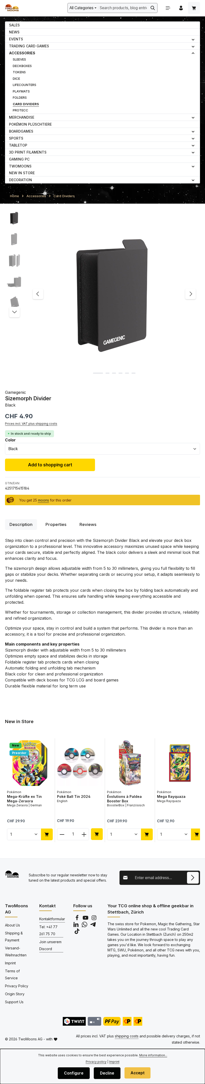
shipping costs (126, 1036)
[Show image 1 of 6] (98, 373)
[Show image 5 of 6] (127, 373)
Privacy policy (96, 1062)
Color (10, 439)
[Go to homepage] (12, 8)
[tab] (21, 524)
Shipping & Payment (14, 936)
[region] (102, 294)
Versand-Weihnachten (15, 951)
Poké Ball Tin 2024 (73, 796)
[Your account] (181, 8)
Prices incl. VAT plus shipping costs (31, 423)
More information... (153, 1055)
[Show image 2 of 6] (108, 373)
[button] (193, 39)
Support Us (14, 1002)
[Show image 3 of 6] (114, 373)
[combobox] (123, 8)
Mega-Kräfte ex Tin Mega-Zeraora (24, 798)
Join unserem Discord (50, 945)
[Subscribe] (193, 878)
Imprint (10, 963)
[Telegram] (93, 926)
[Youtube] (86, 919)
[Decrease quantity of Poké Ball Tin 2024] (62, 834)
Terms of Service (12, 974)
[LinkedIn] (76, 926)
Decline (107, 1073)
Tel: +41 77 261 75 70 (48, 930)
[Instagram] (94, 919)
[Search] (153, 8)
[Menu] (168, 8)
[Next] (190, 294)
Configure (74, 1073)
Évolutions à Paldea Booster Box (124, 798)
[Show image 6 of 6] (134, 373)
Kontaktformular (52, 919)
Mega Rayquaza (171, 796)
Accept (137, 1073)
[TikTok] (77, 932)
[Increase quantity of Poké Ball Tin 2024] (84, 834)
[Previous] (38, 294)
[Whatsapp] (85, 926)
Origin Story (14, 994)
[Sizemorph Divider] (114, 294)
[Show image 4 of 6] (120, 373)
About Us (12, 925)
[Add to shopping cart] (47, 834)
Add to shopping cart (50, 464)
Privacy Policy (16, 986)
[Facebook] (77, 919)
